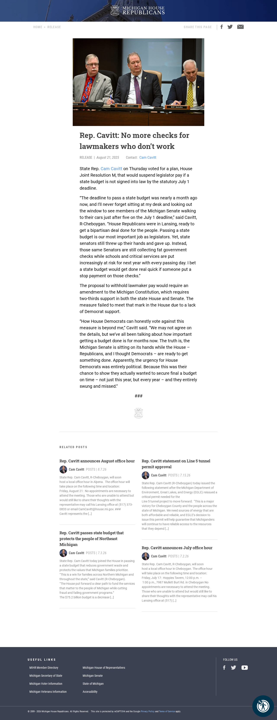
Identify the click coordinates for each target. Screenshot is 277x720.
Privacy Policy (148, 711)
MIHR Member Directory (43, 667)
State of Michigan (93, 683)
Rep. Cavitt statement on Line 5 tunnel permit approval (176, 463)
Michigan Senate (93, 675)
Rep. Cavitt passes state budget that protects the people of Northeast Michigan (92, 538)
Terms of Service (167, 711)
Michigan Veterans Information (48, 691)
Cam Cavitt (147, 157)
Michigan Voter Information (45, 683)
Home (37, 27)
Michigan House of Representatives (104, 667)
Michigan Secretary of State (45, 675)
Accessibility (90, 691)
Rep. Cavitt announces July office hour (177, 547)
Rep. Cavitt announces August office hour (97, 460)
